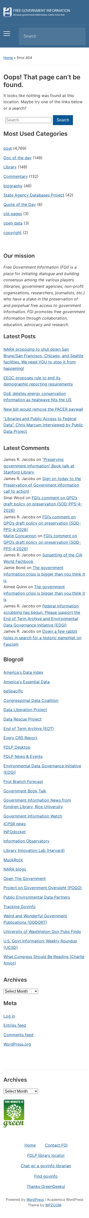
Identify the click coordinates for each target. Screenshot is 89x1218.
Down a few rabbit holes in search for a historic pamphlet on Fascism (42, 637)
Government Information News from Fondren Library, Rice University (37, 803)
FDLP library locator (46, 1155)
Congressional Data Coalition (30, 700)
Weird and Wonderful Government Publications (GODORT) (35, 919)
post (7, 148)
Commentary (15, 176)
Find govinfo (46, 1176)
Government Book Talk (24, 790)
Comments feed (18, 1034)
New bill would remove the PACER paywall (43, 409)
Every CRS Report (20, 737)
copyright (12, 232)
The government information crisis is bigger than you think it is (44, 574)
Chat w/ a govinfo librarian (46, 1165)
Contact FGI (56, 1145)
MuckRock (13, 859)
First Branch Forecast (23, 781)
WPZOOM (53, 1205)
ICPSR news (14, 823)
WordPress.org (17, 1044)
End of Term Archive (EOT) (28, 728)
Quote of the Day (19, 204)
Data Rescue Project (22, 719)
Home (8, 57)
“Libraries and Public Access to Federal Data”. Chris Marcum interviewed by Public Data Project (43, 425)
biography (12, 185)
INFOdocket (14, 831)
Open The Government (24, 878)
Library (10, 166)
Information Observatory (26, 840)
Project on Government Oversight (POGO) (42, 887)
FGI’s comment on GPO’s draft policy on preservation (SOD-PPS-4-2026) (42, 504)
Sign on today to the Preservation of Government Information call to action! (42, 485)
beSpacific (13, 690)
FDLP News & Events (23, 756)
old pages (12, 213)
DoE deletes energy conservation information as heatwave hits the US (37, 396)
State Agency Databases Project (33, 195)
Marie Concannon (19, 535)
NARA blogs (14, 869)
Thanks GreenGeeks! (46, 1186)
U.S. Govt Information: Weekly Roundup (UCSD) (40, 944)
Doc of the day (17, 157)
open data (12, 223)
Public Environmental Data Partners (36, 897)
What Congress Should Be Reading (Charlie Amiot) (43, 960)
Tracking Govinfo (19, 906)
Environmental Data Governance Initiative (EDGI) (42, 769)
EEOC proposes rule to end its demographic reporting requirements (38, 381)
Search (77, 36)
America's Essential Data (26, 681)
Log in (9, 1016)
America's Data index (23, 672)
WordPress (35, 1199)
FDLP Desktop (16, 747)
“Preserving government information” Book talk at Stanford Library (38, 466)
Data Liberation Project (25, 709)
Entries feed (14, 1025)
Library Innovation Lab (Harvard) (34, 850)
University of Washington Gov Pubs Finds (42, 931)
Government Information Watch (32, 816)
